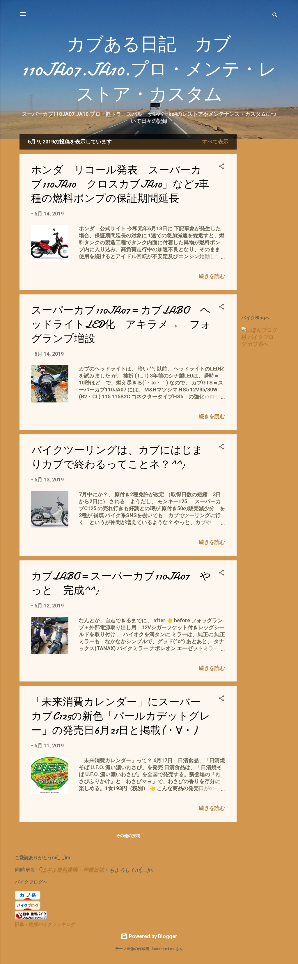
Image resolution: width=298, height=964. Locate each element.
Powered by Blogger (152, 936)
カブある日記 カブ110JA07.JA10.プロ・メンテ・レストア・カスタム (149, 69)
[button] (221, 167)
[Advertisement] (269, 221)
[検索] (275, 16)
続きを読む (212, 276)
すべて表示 (215, 142)
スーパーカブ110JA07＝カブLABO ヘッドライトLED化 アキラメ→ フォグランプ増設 (121, 324)
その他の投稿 (128, 835)
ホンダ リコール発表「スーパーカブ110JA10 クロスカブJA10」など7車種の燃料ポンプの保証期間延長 (120, 184)
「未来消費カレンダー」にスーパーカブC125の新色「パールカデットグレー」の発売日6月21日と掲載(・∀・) (120, 716)
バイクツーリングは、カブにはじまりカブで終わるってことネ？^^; (117, 457)
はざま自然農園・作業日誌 (72, 870)
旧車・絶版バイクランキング (45, 924)
